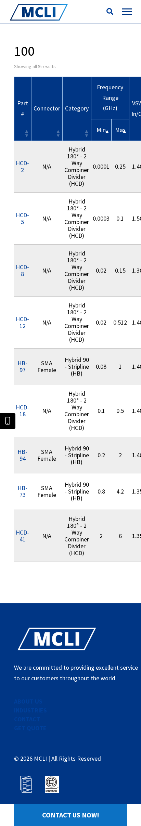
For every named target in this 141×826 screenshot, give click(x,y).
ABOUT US (28, 701)
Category (77, 108)
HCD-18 (22, 410)
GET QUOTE (30, 728)
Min (101, 130)
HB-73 (22, 491)
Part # (22, 108)
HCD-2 (22, 166)
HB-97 (22, 366)
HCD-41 (22, 535)
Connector (47, 108)
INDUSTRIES (30, 710)
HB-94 (22, 455)
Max (120, 130)
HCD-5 (22, 218)
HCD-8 (22, 270)
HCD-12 (22, 322)
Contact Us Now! (70, 815)
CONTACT (27, 719)
